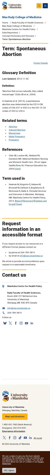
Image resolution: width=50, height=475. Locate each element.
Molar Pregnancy (17, 136)
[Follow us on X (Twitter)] (10, 323)
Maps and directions (14, 416)
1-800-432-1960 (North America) (17, 424)
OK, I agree (9, 470)
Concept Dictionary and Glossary (18, 36)
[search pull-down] (39, 5)
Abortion (13, 126)
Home (5, 22)
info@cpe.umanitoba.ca (31, 255)
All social (38, 438)
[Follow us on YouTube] (26, 323)
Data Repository (10, 32)
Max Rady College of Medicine (22, 17)
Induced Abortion (17, 130)
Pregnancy (14, 140)
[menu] (45, 5)
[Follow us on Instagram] (21, 323)
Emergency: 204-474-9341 (14, 428)
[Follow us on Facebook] (15, 323)
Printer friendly (41, 63)
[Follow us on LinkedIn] (32, 323)
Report (19, 201)
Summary (28, 201)
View (17, 168)
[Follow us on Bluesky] (5, 323)
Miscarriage (14, 133)
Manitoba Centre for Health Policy (18, 29)
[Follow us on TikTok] (20, 438)
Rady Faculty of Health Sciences (27, 22)
